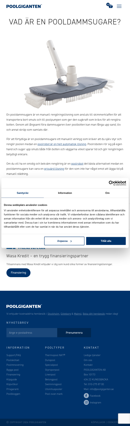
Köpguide (11, 379)
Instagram (95, 402)
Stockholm (53, 314)
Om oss (88, 360)
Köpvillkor (12, 384)
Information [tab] (65, 192)
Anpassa (62, 240)
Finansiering (18, 273)
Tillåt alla (106, 240)
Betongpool (51, 379)
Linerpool (50, 374)
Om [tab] (107, 192)
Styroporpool (52, 370)
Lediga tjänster (92, 355)
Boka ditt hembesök (94, 314)
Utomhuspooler (53, 389)
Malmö (78, 314)
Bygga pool (12, 370)
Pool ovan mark (54, 394)
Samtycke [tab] (22, 192)
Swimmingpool (53, 384)
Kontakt (88, 365)
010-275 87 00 (96, 384)
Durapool (50, 360)
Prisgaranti (12, 389)
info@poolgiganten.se (101, 389)
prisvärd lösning (54, 169)
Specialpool (51, 365)
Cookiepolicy (115, 422)
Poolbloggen (13, 394)
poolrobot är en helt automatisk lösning (62, 144)
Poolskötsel (12, 360)
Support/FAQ (13, 355)
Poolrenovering (15, 365)
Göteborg (66, 314)
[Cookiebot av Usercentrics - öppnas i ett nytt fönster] (111, 183)
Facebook (95, 395)
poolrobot (77, 164)
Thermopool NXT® (55, 355)
